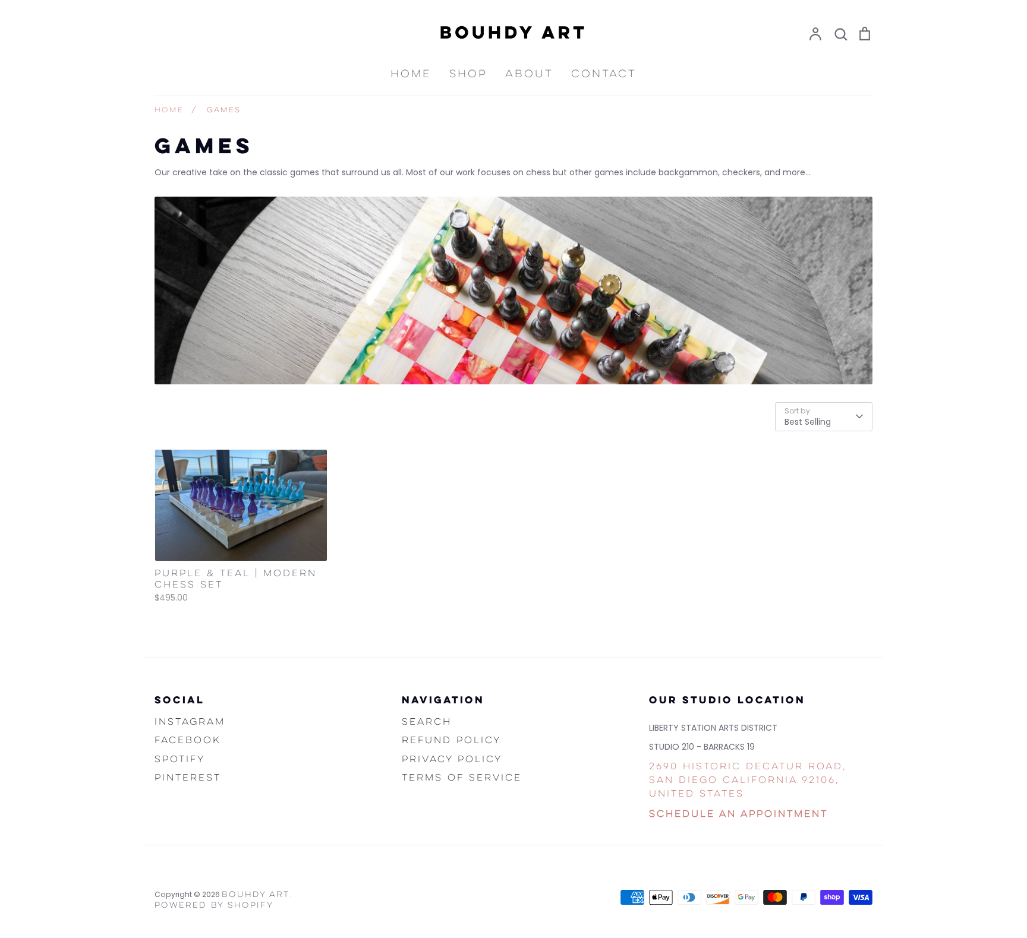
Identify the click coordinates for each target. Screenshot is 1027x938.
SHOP (468, 74)
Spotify (180, 760)
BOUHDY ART (256, 894)
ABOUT (529, 74)
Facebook (188, 741)
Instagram (190, 722)
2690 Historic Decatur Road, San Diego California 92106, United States (747, 781)
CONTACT (604, 74)
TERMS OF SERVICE (462, 778)
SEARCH (427, 722)
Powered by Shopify (214, 905)
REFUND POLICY (451, 741)
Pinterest (188, 778)
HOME (410, 74)
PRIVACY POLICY (452, 760)
